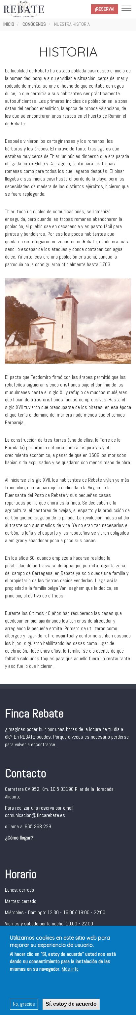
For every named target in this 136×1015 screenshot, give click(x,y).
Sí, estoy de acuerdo (71, 1004)
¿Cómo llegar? (19, 837)
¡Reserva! (104, 9)
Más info (70, 968)
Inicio (8, 24)
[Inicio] (23, 9)
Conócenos (34, 24)
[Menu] (126, 9)
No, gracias (24, 1003)
